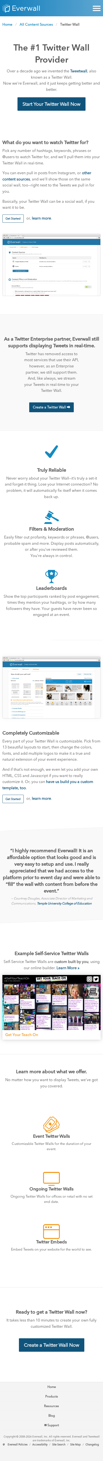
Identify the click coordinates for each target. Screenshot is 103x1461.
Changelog (92, 1444)
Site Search (58, 1444)
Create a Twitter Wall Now (51, 1345)
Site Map (75, 1444)
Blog (51, 1415)
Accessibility (39, 1444)
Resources (51, 1406)
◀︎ (9, 1007)
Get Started (13, 218)
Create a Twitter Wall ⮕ (51, 407)
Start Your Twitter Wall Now (51, 104)
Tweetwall (78, 71)
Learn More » (68, 968)
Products (51, 1396)
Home (7, 24)
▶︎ (97, 1007)
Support (53, 1425)
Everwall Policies (18, 1444)
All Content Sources (36, 24)
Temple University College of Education (64, 903)
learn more (41, 218)
